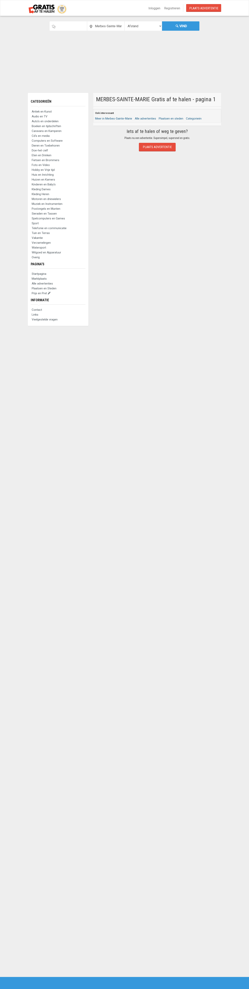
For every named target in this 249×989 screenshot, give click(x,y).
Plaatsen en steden (171, 118)
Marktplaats (39, 278)
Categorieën (41, 101)
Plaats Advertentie (203, 8)
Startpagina (39, 274)
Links (35, 314)
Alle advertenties (42, 283)
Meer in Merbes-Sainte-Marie (113, 118)
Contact (37, 310)
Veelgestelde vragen (45, 319)
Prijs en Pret (40, 293)
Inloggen (154, 8)
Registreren (172, 8)
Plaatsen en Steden (44, 288)
